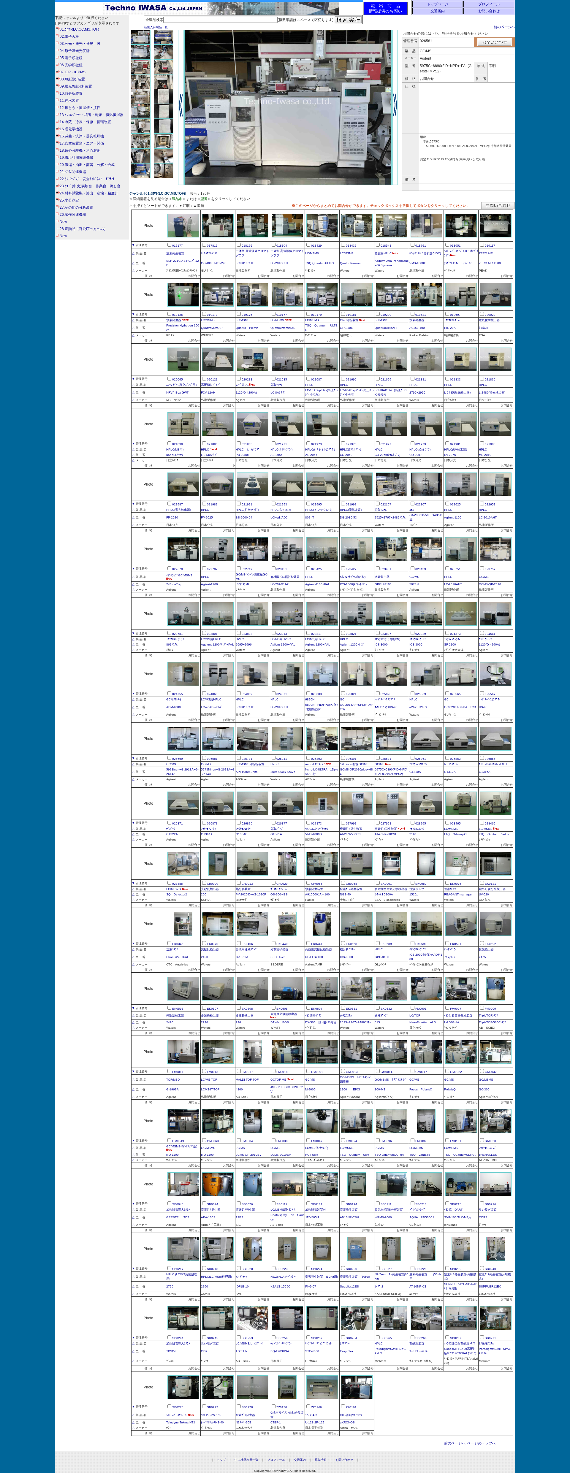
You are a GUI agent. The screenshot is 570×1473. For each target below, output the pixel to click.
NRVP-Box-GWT (177, 392)
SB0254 (282, 1338)
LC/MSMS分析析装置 (250, 764)
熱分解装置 (243, 889)
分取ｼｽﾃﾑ (276, 384)
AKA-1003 (208, 1217)
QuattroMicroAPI (212, 327)
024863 (212, 694)
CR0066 (316, 883)
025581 (212, 758)
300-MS (380, 1089)
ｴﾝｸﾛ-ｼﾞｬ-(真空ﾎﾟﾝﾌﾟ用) (181, 384)
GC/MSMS (486, 1079)
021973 (316, 444)
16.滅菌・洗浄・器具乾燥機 (82, 136)
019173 (212, 314)
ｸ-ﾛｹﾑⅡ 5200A (384, 894)
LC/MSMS (312, 253)
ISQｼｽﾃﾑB (242, 584)
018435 (351, 245)
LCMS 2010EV (280, 1154)
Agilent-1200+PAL (282, 644)
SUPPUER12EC (490, 1286)
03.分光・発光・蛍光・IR (80, 44)
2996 (204, 1022)
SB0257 (316, 1338)
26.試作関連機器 (73, 215)
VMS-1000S (313, 834)
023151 (281, 569)
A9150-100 (417, 327)
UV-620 (484, 894)
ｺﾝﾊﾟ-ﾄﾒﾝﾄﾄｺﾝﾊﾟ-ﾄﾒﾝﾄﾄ (493, 764)
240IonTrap (174, 584)
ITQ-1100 (207, 1154)
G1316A (484, 771)
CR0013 (247, 883)
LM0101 (455, 1141)
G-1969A (172, 1089)
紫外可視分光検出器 (492, 889)
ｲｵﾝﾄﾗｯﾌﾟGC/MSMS (179, 575)
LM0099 (421, 1141)
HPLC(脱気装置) (351, 509)
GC (342, 699)
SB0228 (421, 1269)
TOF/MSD (173, 1079)
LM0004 (247, 1141)
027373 (316, 823)
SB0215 (455, 1204)
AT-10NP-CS (417, 1286)
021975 (351, 444)
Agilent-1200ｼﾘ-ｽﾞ (352, 644)
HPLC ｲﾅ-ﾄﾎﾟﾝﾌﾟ (247, 449)
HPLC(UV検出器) (455, 449)
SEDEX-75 (277, 957)
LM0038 (282, 1141)
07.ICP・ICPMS (73, 72)
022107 (386, 504)
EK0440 (282, 944)
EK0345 (177, 944)
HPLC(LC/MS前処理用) (216, 1276)
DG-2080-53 (348, 517)
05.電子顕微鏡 (71, 58)
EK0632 (386, 1008)
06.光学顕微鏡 (71, 65)
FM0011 (177, 1072)
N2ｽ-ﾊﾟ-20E (243, 1422)
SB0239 (455, 1269)
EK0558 (351, 944)
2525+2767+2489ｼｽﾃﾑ (390, 517)
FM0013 (212, 1072)
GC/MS (414, 576)
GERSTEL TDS (177, 1217)
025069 (420, 694)
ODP (204, 1351)
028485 (177, 883)
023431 (386, 569)
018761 (420, 245)
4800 (239, 1089)
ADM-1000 (173, 707)
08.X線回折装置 (72, 79)
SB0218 (212, 1269)
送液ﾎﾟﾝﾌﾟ (450, 889)
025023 (386, 694)
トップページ (437, 4)
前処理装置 (416, 1343)
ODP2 (483, 1217)
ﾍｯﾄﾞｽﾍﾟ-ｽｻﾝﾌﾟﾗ (385, 699)
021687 (316, 379)
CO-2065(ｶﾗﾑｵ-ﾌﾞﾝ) (387, 454)
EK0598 (247, 1008)
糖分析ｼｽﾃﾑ (347, 949)
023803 (247, 633)
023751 (455, 569)
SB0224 (316, 1269)
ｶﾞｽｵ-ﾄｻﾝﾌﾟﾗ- (278, 889)
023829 (420, 633)
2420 (204, 957)
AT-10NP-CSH (349, 1217)
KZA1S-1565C (280, 1286)
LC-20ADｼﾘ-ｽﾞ (280, 584)
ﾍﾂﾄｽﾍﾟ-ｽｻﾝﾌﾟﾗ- (211, 1415)
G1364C (241, 834)
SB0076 (247, 1204)
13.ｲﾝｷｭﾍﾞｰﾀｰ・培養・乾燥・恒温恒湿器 (92, 115)
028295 (420, 823)
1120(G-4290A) (246, 392)
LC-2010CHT (245, 263)
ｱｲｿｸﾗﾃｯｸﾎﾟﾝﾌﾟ (419, 764)
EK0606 (282, 1008)
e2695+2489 (418, 707)
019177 (281, 314)
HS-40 (483, 707)
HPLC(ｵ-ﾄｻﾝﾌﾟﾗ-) (281, 449)
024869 (247, 694)
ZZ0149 (316, 1407)
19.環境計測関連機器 (76, 158)
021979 (420, 444)
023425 (316, 569)
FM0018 (282, 1072)
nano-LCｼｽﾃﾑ (314, 764)
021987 (177, 504)
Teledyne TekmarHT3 (180, 1422)
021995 (316, 504)
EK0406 (247, 944)
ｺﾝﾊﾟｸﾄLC (242, 384)
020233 (247, 379)
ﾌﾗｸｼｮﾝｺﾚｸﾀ (208, 828)
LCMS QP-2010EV (249, 1154)
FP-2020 (172, 517)
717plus (449, 957)
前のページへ (504, 27)
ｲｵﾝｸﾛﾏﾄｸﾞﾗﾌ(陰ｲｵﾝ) (352, 576)
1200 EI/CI (350, 1089)
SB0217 (177, 1269)
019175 (247, 314)
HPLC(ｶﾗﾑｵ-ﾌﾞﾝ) (350, 449)
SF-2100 (450, 644)
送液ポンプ (416, 889)
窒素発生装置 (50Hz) (355, 1276)
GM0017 (421, 1072)
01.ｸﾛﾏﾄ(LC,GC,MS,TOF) (79, 29)
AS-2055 (276, 454)
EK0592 (490, 944)
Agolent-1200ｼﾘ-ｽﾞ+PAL (217, 644)
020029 (490, 314)
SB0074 (212, 1204)
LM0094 (351, 1141)
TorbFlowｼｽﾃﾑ (418, 1351)
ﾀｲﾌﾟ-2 (379, 1286)
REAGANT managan (458, 894)
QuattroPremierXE (282, 327)
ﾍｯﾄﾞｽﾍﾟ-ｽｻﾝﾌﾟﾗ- (489, 699)
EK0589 (386, 944)
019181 (351, 314)
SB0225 (351, 1269)
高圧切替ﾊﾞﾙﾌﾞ (210, 384)
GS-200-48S (279, 894)
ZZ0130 (281, 1407)
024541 (490, 633)
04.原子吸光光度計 (75, 51)
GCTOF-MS (278, 1079)
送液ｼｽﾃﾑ (172, 949)
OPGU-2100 (383, 584)
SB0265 (386, 1338)
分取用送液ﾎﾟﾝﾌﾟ (247, 949)
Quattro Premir (247, 327)
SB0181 (316, 1204)
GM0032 (491, 1072)
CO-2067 (415, 454)
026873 (212, 823)
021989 (212, 504)
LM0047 (316, 1141)
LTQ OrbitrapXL (456, 834)
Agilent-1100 (452, 517)
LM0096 (386, 1141)
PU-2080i (242, 454)
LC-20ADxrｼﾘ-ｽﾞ (212, 707)
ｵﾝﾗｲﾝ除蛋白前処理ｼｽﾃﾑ (459, 1343)
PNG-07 (310, 1286)
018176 (247, 245)
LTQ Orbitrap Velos (494, 834)
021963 (247, 444)
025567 (490, 694)
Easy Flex (346, 1351)
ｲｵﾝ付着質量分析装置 (458, 1015)
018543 (386, 245)
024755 (177, 694)
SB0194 (351, 1204)
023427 (351, 569)
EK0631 (351, 1008)
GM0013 (352, 1072)
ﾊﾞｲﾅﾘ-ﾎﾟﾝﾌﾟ (452, 764)
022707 (212, 569)
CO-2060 (346, 454)
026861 (420, 758)
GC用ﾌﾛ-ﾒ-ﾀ (173, 699)
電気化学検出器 (489, 320)
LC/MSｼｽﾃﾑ (173, 889)
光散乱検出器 (210, 889)
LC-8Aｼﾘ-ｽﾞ (278, 392)
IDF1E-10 (242, 1286)
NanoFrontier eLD (422, 1022)
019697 (455, 314)
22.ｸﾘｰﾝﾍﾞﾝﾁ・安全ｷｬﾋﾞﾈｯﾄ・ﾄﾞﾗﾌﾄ (87, 179)
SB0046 (177, 1204)
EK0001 (386, 883)
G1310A (415, 771)
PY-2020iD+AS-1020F (251, 894)
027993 (386, 823)
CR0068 (351, 883)
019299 (386, 314)
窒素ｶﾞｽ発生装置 (351, 828)
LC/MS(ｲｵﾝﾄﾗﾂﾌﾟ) (316, 1147)
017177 (177, 245)
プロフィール (489, 4)
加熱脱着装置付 (315, 1209)
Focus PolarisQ (420, 1089)
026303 (316, 758)
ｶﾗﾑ (411, 509)
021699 (386, 379)
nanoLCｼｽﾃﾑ (174, 454)
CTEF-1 (275, 1422)
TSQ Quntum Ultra (354, 1154)
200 (203, 894)
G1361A (276, 834)
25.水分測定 (69, 200)
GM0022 (456, 1072)
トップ (221, 1459)
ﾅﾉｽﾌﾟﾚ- (345, 1343)
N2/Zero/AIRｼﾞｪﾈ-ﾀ (283, 1276)
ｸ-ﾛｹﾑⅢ (483, 327)
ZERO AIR (486, 253)
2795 (169, 1286)
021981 (455, 444)
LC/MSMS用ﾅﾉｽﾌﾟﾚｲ (249, 1343)
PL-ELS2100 (314, 957)
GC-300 (484, 1089)
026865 (490, 758)
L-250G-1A (451, 1022)
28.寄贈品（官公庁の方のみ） (83, 229)
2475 (482, 957)
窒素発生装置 (175, 253)
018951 (455, 245)
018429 (316, 245)
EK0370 (212, 944)
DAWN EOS (279, 1022)
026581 (386, 758)
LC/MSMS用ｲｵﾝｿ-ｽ (282, 1209)
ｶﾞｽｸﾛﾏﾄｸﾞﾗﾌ (209, 253)
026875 (247, 823)
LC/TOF (414, 1015)
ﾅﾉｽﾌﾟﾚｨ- (241, 1351)
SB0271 (490, 1338)
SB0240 (490, 1269)
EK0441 (316, 944)
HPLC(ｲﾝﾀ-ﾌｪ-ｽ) (280, 509)
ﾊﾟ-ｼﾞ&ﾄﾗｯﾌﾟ (417, 1209)
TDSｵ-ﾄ (171, 1351)
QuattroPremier (350, 263)
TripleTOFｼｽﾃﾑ (488, 1015)
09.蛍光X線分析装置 (76, 86)
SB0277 (212, 1407)
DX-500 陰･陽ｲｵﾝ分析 (320, 1022)
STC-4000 (312, 1351)
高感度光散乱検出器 (318, 949)
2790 (204, 1286)
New (63, 222)
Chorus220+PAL (177, 957)
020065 (177, 379)
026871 (177, 823)
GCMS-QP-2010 (490, 584)
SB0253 (247, 1338)
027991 (351, 823)
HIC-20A (450, 327)
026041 (281, 758)
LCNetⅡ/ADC (279, 517)
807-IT (309, 517)
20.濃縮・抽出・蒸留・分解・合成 (87, 165)
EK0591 (455, 944)
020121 (212, 379)
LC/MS (240, 1147)
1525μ (413, 894)
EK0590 (421, 944)
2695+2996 (244, 644)
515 (377, 1022)
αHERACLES (488, 1154)
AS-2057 (311, 454)
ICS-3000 (381, 644)
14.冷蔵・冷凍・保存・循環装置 (85, 122)
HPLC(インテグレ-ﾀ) (318, 509)
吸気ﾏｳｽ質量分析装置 (389, 1209)
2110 (412, 834)
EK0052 (421, 883)
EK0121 (490, 883)
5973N (414, 584)
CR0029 (282, 883)
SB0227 (386, 1269)
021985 (490, 444)
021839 (177, 444)
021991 (247, 504)
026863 (455, 758)
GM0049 (178, 1141)
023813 (281, 633)
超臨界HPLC (383, 253)
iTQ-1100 (172, 1154)
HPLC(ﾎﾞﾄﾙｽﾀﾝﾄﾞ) (247, 509)
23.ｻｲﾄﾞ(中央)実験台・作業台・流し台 (90, 186)
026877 (281, 823)
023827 (386, 633)
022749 (247, 569)
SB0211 (386, 1204)
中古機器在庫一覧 (246, 1459)
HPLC (309, 384)
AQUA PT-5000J (421, 1217)
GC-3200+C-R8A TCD (460, 707)
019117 (490, 245)
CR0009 (212, 883)
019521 (420, 314)
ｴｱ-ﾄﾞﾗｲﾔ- (242, 1276)
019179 (316, 314)
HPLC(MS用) (174, 449)
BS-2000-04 (244, 517)
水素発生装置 (314, 889)
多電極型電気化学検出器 (391, 889)
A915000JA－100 (317, 894)
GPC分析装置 (349, 320)
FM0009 (490, 1008)
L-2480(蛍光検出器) (492, 392)
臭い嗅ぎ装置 (488, 1209)
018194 (281, 245)
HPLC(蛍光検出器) (178, 509)
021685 (281, 379)
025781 (247, 758)
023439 (420, 569)
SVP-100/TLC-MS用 (457, 1217)
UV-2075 (450, 454)
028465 (455, 823)
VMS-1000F (417, 263)
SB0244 (177, 1338)
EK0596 (177, 1008)
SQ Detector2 (176, 894)
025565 (455, 694)
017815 (212, 245)
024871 (281, 694)
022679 (177, 569)
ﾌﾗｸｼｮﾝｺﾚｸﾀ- (452, 639)
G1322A (172, 834)
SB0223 (282, 1269)
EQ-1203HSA (279, 1351)
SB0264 (351, 1338)
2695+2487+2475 (282, 771)
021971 (281, 444)
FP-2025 (207, 517)
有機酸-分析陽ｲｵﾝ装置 (285, 576)
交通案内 (437, 11)
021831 (420, 379)
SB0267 (455, 1338)
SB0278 (247, 1407)
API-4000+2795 (247, 771)
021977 (386, 444)
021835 (490, 379)
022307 (420, 504)
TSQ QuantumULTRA (320, 263)
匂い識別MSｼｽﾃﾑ (351, 1415)
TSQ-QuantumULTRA (389, 1154)
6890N (309, 699)
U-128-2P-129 (314, 1422)
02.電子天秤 (69, 36)
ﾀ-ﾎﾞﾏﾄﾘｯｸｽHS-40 (386, 707)
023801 (212, 633)
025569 (177, 758)
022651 (490, 504)
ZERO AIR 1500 (490, 263)
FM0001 (421, 1008)
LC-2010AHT (488, 517)
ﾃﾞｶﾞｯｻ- (171, 828)
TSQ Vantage (419, 1154)
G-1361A (242, 957)
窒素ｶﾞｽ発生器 (210, 1209)
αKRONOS (347, 1422)
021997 (351, 504)
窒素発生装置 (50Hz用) (321, 1276)
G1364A (207, 834)
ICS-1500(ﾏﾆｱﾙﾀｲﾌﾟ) (353, 584)
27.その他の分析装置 (76, 207)
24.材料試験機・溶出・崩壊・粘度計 (89, 193)
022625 (455, 504)
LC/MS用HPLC (211, 639)
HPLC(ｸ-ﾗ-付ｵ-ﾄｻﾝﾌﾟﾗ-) (320, 449)
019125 (177, 314)
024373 (455, 633)
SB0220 (247, 1269)
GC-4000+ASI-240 (214, 263)
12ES (239, 1217)
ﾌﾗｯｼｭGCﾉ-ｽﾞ (487, 1147)
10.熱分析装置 (71, 93)
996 (238, 1022)
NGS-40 (345, 894)
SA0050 (490, 1141)
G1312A (450, 771)
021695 (351, 379)
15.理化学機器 (71, 129)
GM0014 (386, 1072)
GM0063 (213, 1141)
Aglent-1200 (209, 584)
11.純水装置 (69, 101)
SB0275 (177, 1407)
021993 (281, 504)
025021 (351, 694)
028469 (490, 823)
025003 (316, 694)
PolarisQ (450, 1089)
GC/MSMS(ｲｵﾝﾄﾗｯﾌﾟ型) (181, 1146)
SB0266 (421, 1338)
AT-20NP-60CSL (351, 834)
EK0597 (212, 1008)
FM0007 (455, 1008)
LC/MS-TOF (209, 1079)
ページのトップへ (481, 1443)
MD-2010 (485, 454)
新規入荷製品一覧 (156, 27)
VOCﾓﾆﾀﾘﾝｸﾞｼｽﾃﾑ (316, 828)
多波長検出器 (210, 1015)
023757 (490, 569)
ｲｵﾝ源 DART (453, 1209)
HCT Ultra (311, 1154)
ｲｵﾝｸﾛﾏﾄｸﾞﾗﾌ (452, 320)
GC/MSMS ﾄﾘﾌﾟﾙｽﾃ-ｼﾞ (390, 1079)
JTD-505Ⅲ (312, 1217)
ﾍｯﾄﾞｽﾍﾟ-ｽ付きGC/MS (354, 764)
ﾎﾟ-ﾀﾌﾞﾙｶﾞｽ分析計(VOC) (425, 253)
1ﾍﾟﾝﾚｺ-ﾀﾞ (311, 1415)
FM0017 (247, 1072)
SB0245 (212, 1338)
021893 (212, 444)
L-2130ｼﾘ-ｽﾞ (209, 454)
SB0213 (421, 1204)
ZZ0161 (351, 1407)
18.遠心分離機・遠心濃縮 (80, 150)
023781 (177, 633)
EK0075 (455, 883)
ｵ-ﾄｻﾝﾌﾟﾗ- (450, 949)
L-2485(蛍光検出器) (457, 392)
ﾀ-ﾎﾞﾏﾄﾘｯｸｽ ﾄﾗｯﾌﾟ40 (458, 263)
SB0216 (490, 1204)
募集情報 (321, 1459)
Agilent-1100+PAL (317, 584)
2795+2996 (417, 392)
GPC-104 (346, 327)
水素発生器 (173, 320)
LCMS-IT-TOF (210, 1089)
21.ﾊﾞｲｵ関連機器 (73, 172)
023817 (316, 633)
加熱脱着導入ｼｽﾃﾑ (178, 1209)
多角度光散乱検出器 (283, 1014)
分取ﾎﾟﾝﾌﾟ (277, 828)
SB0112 (281, 1204)
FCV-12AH (208, 392)
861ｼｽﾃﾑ (172, 644)
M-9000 (310, 1089)
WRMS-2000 (383, 1217)
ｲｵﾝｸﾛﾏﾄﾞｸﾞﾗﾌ (175, 639)
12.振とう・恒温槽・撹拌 (80, 108)
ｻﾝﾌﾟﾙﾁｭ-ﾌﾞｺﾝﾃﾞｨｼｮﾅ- (318, 1343)
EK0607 (316, 1008)
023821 (351, 633)
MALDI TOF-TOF (247, 1079)
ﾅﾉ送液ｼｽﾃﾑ (486, 1343)
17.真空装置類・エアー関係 (82, 143)
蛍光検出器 (486, 949)
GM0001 (317, 1072)
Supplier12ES (349, 1286)
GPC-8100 (382, 957)
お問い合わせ (489, 11)
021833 (455, 379)
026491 (351, 758)
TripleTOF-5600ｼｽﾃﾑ (492, 1022)
